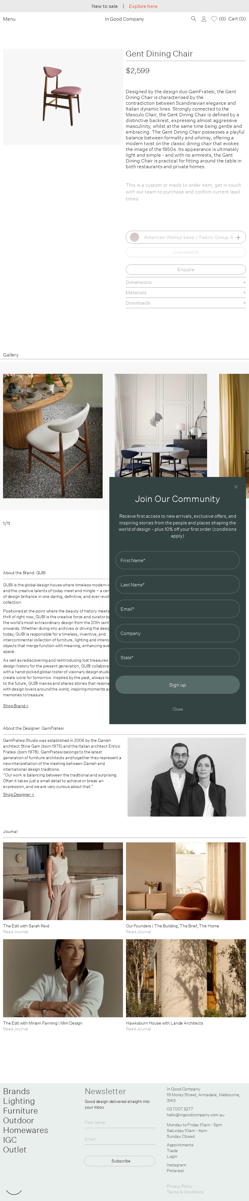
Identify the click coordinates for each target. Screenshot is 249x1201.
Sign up (177, 685)
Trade (172, 1150)
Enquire (185, 269)
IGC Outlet (15, 1144)
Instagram (176, 1165)
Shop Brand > (16, 705)
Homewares (25, 1130)
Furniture (20, 1110)
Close (177, 708)
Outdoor (18, 1120)
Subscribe (121, 1160)
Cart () (237, 19)
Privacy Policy (179, 1186)
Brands (16, 1091)
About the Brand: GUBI (24, 572)
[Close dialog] (236, 486)
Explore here (143, 6)
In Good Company (124, 19)
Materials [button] (136, 292)
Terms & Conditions (185, 1192)
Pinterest (175, 1170)
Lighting (19, 1101)
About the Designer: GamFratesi (33, 728)
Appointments (180, 1145)
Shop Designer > (18, 794)
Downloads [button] (138, 303)
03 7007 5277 (180, 1109)
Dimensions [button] (138, 282)
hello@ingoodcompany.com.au (195, 1114)
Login (172, 1156)
